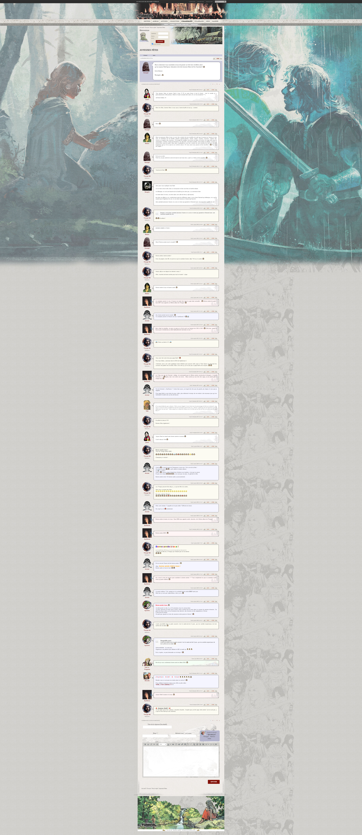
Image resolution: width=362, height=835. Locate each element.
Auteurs (164, 21)
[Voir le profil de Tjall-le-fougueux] (147, 665)
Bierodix (147, 680)
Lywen (147, 99)
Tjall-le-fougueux (147, 668)
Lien (208, 89)
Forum (166, 24)
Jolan (209, 738)
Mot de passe (152, 37)
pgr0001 (147, 610)
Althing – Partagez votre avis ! (179, 24)
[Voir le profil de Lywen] (147, 97)
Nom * (155, 733)
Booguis (147, 192)
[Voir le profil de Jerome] (147, 318)
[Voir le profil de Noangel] (145, 66)
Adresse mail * (183, 733)
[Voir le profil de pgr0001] (147, 608)
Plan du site (169, 830)
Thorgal (206, 736)
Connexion (192, 1)
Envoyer (214, 782)
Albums (156, 21)
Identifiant (153, 33)
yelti (147, 411)
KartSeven (147, 307)
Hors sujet (153, 27)
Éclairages (199, 21)
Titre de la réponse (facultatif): (157, 724)
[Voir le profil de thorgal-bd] (147, 112)
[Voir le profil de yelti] (147, 409)
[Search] (224, 2)
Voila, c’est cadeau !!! (164, 684)
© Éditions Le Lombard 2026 (188, 830)
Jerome (147, 321)
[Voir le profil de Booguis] (147, 190)
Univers (147, 21)
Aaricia (212, 736)
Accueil (142, 27)
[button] (145, 744)
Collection (174, 21)
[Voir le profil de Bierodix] (147, 678)
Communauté (186, 21)
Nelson (147, 143)
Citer (218, 58)
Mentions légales (177, 830)
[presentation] (145, 744)
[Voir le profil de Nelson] (147, 141)
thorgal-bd (147, 114)
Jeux (208, 21)
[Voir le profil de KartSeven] (147, 305)
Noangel (145, 73)
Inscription (200, 1)
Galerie (215, 21)
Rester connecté (156, 44)
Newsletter (209, 1)
